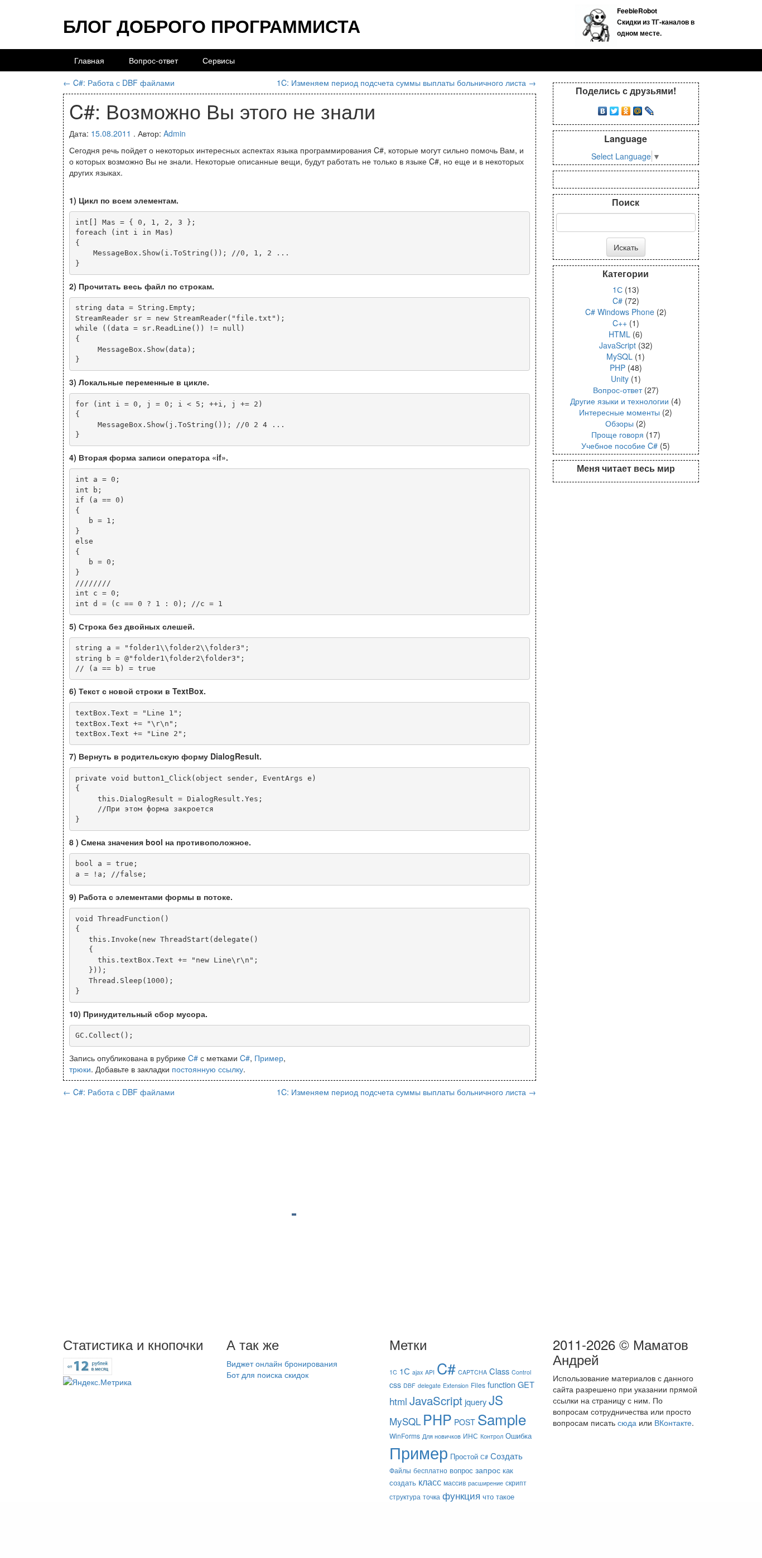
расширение (485, 1483)
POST (464, 1422)
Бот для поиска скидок (267, 1374)
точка (431, 1496)
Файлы (400, 1470)
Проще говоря (617, 434)
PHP (617, 367)
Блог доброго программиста (211, 25)
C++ (620, 322)
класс (429, 1481)
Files (478, 1385)
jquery (475, 1401)
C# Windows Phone (619, 311)
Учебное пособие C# (619, 445)
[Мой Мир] (638, 108)
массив (454, 1482)
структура (405, 1496)
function (501, 1384)
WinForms (404, 1435)
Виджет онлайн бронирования (281, 1363)
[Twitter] (614, 108)
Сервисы (218, 60)
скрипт (516, 1482)
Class (499, 1371)
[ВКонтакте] (603, 108)
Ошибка (518, 1435)
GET (526, 1384)
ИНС (470, 1435)
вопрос (461, 1470)
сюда (627, 1422)
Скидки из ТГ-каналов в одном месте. (656, 22)
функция (461, 1495)
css (395, 1384)
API (430, 1372)
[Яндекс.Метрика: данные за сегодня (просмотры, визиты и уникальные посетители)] (97, 1381)
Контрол (491, 1436)
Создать (506, 1455)
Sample (502, 1419)
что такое (498, 1496)
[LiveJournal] (649, 108)
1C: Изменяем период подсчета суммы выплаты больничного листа (406, 82)
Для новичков (441, 1436)
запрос (487, 1469)
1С (618, 289)
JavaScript (617, 345)
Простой (464, 1456)
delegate (429, 1385)
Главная (89, 60)
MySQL (619, 356)
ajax (417, 1372)
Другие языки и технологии (619, 401)
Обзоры (619, 423)
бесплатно (430, 1470)
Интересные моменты (619, 412)
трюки (80, 1069)
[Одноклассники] (626, 108)
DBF (409, 1385)
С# (484, 1457)
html (398, 1401)
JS (496, 1400)
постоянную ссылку (207, 1069)
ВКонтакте (673, 1422)
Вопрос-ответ (153, 60)
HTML (619, 334)
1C (393, 1372)
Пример (268, 1057)
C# (193, 1057)
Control (521, 1372)
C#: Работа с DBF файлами (119, 82)
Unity (620, 378)
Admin (174, 133)
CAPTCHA (472, 1372)
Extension (456, 1385)
